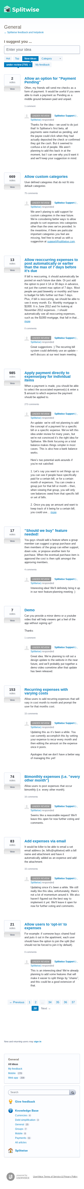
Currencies (21, 1115)
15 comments (31, 713)
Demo (29, 610)
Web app (13, 1077)
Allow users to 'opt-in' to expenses (45, 926)
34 (50, 1002)
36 (65, 1002)
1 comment (29, 106)
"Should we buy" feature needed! (45, 532)
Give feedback (25, 1101)
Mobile (12, 1073)
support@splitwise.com (61, 241)
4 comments (30, 569)
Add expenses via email (45, 841)
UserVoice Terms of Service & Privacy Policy (55, 1176)
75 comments (31, 193)
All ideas (13, 1064)
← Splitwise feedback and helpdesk (24, 32)
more (27, 321)
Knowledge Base (27, 1110)
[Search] (72, 1092)
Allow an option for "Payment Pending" (50, 80)
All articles (21, 1142)
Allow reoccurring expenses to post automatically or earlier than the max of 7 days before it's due (51, 265)
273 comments (31, 404)
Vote (12, 89)
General (19, 1124)
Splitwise (21, 1150)
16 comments (31, 796)
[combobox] (39, 1092)
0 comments (30, 328)
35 (57, 1002)
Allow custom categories (46, 177)
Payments (20, 1138)
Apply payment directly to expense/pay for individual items (47, 376)
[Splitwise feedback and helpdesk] (22, 9)
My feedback (42, 64)
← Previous (16, 1002)
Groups (19, 1129)
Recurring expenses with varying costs (46, 691)
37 (73, 1002)
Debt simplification (25, 1120)
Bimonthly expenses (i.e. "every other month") (52, 778)
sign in (37, 1041)
